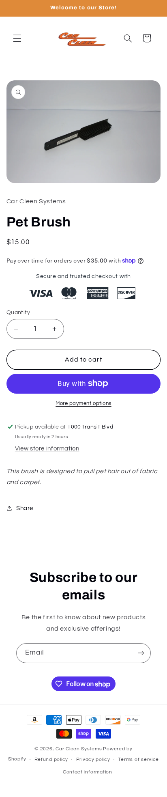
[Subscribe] (141, 653)
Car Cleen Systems (79, 749)
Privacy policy (93, 759)
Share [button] (24, 508)
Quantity (18, 312)
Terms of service (138, 759)
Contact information (87, 772)
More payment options (83, 403)
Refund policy (51, 759)
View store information (47, 449)
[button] (17, 38)
